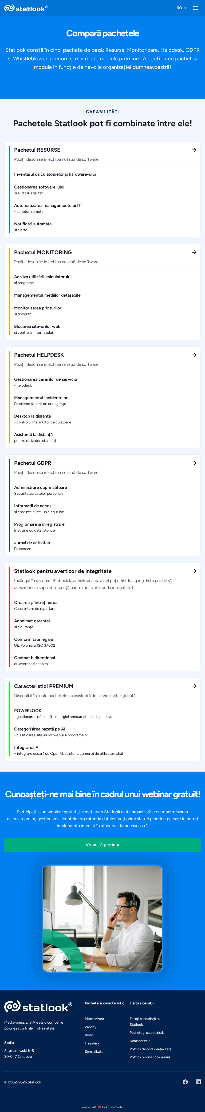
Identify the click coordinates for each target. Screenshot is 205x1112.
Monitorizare (94, 1019)
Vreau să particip (102, 844)
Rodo (89, 1035)
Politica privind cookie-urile (150, 1057)
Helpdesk (92, 1043)
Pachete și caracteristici (147, 1033)
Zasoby (90, 1027)
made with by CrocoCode (102, 1107)
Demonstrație (140, 1041)
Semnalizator (95, 1052)
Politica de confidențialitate (150, 1049)
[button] (181, 8)
